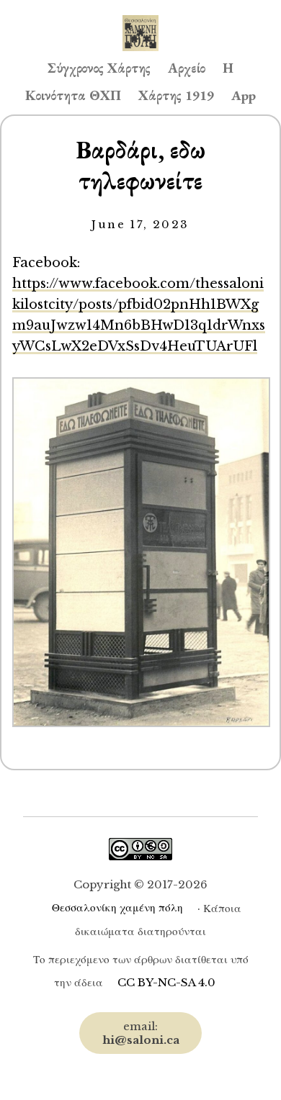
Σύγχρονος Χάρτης (99, 68)
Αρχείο (186, 68)
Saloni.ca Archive (140, 18)
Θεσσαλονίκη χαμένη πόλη (117, 907)
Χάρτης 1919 (176, 95)
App (243, 95)
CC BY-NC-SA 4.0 (166, 982)
